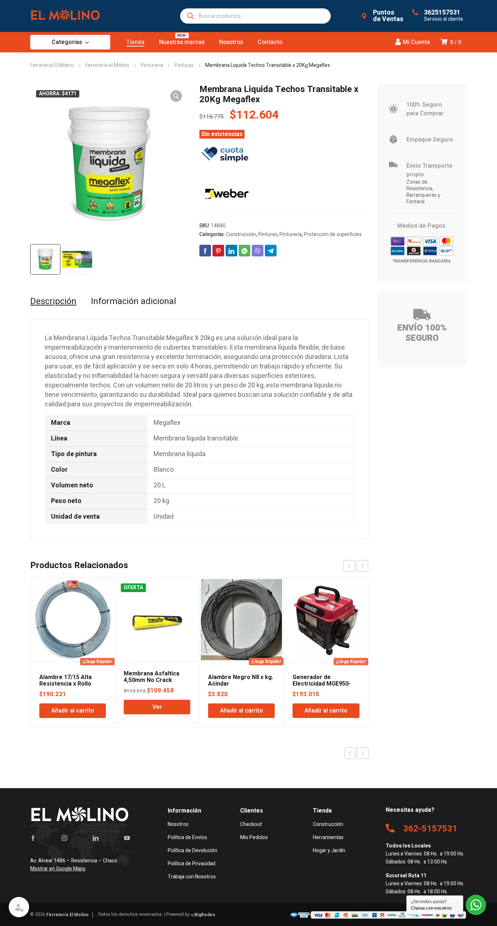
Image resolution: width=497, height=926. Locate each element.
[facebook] (33, 838)
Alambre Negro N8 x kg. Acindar (240, 680)
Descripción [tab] (53, 301)
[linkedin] (96, 838)
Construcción (241, 234)
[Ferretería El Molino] (66, 16)
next (362, 566)
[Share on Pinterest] (218, 250)
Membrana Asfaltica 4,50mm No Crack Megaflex (151, 680)
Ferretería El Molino (52, 65)
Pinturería (152, 65)
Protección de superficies (333, 234)
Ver (157, 707)
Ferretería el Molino (107, 65)
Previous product (350, 753)
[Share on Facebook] (205, 250)
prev (349, 566)
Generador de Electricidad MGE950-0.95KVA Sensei (322, 684)
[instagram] (64, 838)
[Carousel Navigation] (355, 566)
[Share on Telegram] (271, 250)
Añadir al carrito (72, 710)
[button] (176, 96)
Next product (363, 753)
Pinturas (184, 65)
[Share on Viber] (257, 250)
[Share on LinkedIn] (231, 250)
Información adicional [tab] (133, 301)
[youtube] (127, 838)
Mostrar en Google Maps (58, 869)
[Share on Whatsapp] (244, 250)
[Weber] (226, 194)
